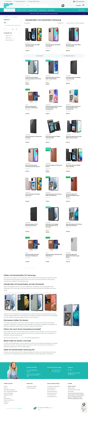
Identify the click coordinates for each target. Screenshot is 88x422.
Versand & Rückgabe (8, 393)
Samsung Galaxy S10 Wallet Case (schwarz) (53, 137)
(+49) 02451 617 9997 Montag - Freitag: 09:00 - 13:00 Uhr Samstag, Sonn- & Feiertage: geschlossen (76, 395)
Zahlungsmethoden (8, 394)
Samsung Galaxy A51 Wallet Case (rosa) (32, 195)
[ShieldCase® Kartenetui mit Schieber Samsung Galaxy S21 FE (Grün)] (33, 67)
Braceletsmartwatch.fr (52, 393)
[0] (82, 5)
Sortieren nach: (69, 23)
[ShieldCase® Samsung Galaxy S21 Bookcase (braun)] (54, 155)
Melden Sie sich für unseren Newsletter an (74, 373)
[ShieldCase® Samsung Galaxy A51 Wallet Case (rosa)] (33, 183)
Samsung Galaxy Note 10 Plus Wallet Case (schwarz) (73, 137)
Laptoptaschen (42, 10)
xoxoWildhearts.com (51, 388)
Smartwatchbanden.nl (52, 391)
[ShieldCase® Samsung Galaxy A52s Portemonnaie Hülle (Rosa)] (33, 155)
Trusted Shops (81, 1)
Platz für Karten (10, 40)
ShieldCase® (27, 43)
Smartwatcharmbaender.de (53, 386)
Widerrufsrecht (7, 398)
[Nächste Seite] (33, 268)
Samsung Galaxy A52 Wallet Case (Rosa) (53, 45)
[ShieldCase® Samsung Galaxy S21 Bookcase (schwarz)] (33, 126)
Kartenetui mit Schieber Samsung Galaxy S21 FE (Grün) (33, 78)
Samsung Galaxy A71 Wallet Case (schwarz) (73, 166)
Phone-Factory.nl (51, 389)
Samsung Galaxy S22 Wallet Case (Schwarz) (73, 78)
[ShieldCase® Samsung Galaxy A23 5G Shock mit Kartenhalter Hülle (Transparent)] (54, 96)
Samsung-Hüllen (21, 337)
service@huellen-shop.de (76, 398)
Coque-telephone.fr (51, 394)
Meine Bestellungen (31, 388)
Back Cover (9, 35)
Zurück (6, 16)
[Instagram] (70, 370)
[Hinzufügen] (39, 50)
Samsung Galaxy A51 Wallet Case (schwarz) (32, 45)
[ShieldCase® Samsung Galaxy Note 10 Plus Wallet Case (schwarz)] (74, 126)
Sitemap (6, 403)
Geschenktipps (51, 10)
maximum (18, 29)
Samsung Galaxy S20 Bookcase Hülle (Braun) (31, 107)
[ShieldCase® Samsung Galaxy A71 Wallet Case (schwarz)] (74, 155)
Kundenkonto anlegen (32, 386)
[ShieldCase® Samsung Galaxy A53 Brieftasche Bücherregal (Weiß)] (74, 244)
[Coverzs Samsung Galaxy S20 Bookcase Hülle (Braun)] (33, 96)
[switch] (83, 410)
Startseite (10, 16)
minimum (7, 29)
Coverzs (26, 104)
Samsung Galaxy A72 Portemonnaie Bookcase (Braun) (72, 195)
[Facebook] (68, 370)
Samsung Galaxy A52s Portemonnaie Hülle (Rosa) (32, 166)
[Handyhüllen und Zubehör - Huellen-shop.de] (8, 5)
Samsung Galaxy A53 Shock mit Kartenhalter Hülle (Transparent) (73, 108)
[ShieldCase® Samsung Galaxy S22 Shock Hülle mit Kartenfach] (54, 67)
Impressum (6, 401)
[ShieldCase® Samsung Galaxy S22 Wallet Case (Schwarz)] (74, 67)
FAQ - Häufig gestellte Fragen (10, 391)
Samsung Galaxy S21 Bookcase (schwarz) (33, 137)
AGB (5, 396)
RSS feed (20, 408)
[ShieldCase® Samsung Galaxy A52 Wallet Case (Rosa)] (54, 34)
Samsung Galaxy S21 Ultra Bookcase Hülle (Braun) (32, 255)
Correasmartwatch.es (52, 396)
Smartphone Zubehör (21, 10)
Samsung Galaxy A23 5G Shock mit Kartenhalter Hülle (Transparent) (54, 108)
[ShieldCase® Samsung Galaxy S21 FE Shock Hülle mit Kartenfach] (54, 183)
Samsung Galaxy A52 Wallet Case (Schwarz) (73, 45)
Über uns (6, 388)
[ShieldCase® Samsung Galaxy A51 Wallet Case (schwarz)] (33, 34)
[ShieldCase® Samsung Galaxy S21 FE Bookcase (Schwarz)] (33, 214)
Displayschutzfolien (33, 10)
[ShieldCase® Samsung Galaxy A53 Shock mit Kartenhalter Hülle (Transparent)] (74, 96)
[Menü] (86, 403)
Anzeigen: (60, 23)
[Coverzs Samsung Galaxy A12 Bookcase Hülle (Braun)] (54, 244)
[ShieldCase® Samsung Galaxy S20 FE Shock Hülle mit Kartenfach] (74, 214)
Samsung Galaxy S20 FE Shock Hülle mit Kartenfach (74, 225)
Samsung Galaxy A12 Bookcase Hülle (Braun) (54, 255)
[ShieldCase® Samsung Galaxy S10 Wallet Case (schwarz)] (54, 126)
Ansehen (59, 83)
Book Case (9, 37)
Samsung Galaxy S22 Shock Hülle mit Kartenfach (53, 78)
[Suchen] (48, 5)
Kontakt (82, 10)
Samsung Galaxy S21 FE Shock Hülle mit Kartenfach (54, 195)
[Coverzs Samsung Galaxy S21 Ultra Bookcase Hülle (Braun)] (33, 244)
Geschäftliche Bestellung (9, 389)
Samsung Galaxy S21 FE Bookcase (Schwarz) (31, 225)
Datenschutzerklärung (9, 400)
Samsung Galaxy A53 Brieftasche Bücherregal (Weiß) (72, 256)
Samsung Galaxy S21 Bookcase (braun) (54, 166)
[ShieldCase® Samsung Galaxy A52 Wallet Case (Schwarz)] (74, 34)
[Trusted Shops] (62, 5)
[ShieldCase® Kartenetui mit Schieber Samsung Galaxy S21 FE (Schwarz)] (54, 214)
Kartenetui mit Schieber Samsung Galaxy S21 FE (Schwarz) (52, 226)
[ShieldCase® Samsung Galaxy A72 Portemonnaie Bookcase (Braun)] (74, 183)
